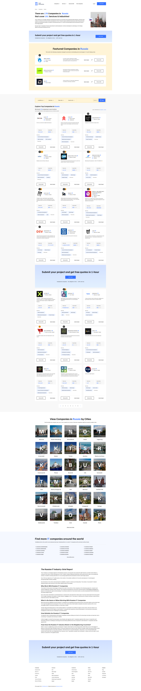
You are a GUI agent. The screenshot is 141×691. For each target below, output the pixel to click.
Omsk (85, 439)
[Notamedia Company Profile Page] (64, 369)
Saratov (85, 456)
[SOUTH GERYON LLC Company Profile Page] (40, 331)
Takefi (94, 230)
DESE (45, 81)
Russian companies (93, 589)
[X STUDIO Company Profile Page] (40, 294)
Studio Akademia (96, 117)
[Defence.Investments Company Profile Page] (40, 71)
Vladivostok (41, 523)
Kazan (70, 118)
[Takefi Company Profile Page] (88, 231)
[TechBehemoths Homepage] (39, 3)
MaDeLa (46, 368)
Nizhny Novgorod (72, 332)
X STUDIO (46, 293)
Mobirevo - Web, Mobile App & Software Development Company (98, 192)
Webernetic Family (96, 155)
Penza (46, 370)
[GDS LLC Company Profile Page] (88, 331)
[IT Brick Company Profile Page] (64, 118)
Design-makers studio (73, 155)
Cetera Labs (47, 193)
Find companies (79, 3)
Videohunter (95, 293)
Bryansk (70, 473)
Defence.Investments (48, 70)
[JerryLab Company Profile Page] (88, 369)
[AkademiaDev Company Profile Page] (40, 231)
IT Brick (70, 117)
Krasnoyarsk (41, 473)
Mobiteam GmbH (59, 686)
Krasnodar (41, 456)
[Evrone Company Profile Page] (40, 118)
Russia (49, 60)
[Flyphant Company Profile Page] (64, 194)
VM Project (70, 293)
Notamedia (70, 368)
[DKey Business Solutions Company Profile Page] (64, 331)
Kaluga (100, 506)
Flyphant (70, 193)
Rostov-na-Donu (48, 332)
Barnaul (85, 489)
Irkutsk (85, 523)
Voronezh (99, 473)
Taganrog (99, 439)
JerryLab (94, 368)
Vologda (70, 506)
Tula (41, 489)
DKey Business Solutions (73, 330)
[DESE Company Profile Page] (40, 82)
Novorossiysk (41, 506)
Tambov (56, 523)
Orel (70, 523)
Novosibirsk (96, 332)
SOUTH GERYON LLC (48, 330)
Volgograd (85, 506)
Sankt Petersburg (56, 439)
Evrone (46, 117)
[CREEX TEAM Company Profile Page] (40, 60)
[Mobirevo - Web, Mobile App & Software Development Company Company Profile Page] (88, 194)
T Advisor (66, 596)
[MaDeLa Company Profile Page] (40, 369)
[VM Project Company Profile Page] (64, 294)
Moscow (46, 71)
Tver (70, 294)
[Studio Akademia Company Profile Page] (88, 118)
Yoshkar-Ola (99, 489)
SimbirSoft (70, 230)
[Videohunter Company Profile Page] (88, 294)
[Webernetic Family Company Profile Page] (88, 156)
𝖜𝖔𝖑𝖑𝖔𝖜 (45, 155)
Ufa (85, 473)
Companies (56, 3)
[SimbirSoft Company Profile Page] (64, 231)
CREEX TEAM (47, 58)
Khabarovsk (56, 506)
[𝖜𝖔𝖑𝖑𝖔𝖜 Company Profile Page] (40, 156)
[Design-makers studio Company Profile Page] (64, 156)
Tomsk (46, 60)
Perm (99, 523)
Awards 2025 (71, 3)
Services (63, 3)
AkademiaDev (47, 230)
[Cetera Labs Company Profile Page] (40, 194)
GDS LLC (94, 330)
